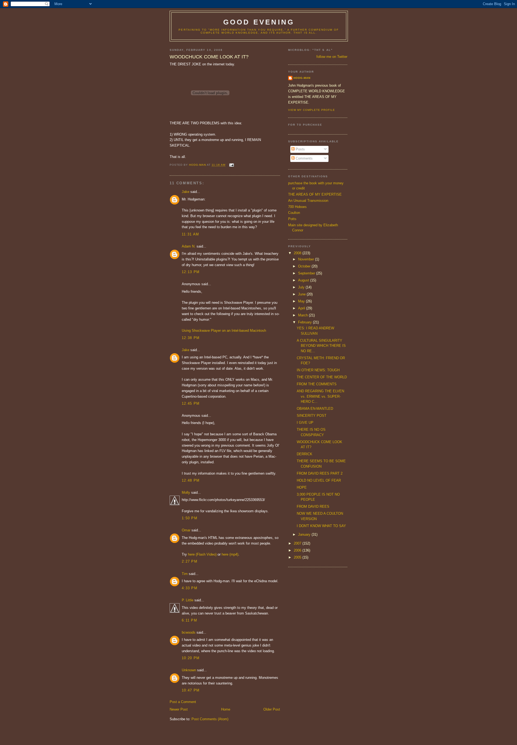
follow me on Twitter (331, 57)
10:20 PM (191, 658)
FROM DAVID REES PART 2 (320, 473)
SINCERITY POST (311, 416)
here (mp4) (230, 554)
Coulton (294, 213)
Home (225, 709)
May (302, 301)
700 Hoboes (297, 207)
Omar (186, 530)
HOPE (302, 487)
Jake (185, 192)
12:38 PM (191, 338)
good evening (258, 22)
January (305, 534)
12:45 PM (191, 403)
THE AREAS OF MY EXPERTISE (315, 194)
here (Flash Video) (202, 554)
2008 (298, 253)
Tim (185, 574)
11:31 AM (190, 234)
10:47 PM (191, 690)
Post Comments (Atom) (209, 719)
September (307, 273)
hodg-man (302, 77)
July (302, 287)
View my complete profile (311, 109)
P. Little (187, 600)
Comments (304, 158)
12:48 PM (191, 480)
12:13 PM (191, 272)
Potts (292, 219)
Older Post (271, 709)
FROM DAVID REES (313, 506)
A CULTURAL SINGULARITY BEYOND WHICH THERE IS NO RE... (321, 345)
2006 (298, 550)
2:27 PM (189, 561)
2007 (298, 543)
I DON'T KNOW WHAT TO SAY (321, 526)
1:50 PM (189, 518)
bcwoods (188, 632)
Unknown (189, 670)
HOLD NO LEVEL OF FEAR (319, 480)
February (305, 322)
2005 (298, 557)
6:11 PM (189, 620)
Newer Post (179, 709)
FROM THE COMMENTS (317, 384)
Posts (300, 149)
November (306, 259)
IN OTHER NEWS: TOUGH (318, 370)
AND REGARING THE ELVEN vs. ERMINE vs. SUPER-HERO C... (320, 396)
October (305, 266)
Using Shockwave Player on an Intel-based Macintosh (224, 331)
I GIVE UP (305, 423)
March (303, 315)
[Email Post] (231, 165)
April (302, 308)
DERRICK (304, 454)
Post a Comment (183, 702)
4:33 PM (189, 588)
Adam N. (188, 246)
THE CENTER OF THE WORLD (322, 377)
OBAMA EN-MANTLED (315, 409)
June (302, 294)
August (304, 280)
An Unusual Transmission (308, 201)
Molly (186, 492)
